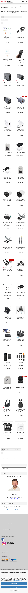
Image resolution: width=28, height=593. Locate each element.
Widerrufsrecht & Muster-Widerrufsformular (9, 525)
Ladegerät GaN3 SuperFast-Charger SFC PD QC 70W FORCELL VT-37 (7, 107)
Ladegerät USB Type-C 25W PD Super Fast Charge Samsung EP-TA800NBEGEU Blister (7, 154)
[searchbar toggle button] (19, 1)
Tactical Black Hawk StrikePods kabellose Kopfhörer (20, 410)
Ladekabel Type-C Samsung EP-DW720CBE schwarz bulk (20, 271)
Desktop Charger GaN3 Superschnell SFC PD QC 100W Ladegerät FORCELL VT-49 (20, 84)
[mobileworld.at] (6, 1)
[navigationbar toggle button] (26, 1)
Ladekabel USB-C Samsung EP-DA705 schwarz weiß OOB (7, 294)
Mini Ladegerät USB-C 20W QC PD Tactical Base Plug (7, 200)
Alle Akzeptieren (14, 583)
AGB (2, 527)
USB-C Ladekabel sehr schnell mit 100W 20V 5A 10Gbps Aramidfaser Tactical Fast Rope (7, 247)
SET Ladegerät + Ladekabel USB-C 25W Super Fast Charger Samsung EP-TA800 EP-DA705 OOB (7, 177)
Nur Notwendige (14, 587)
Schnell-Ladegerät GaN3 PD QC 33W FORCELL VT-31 (20, 107)
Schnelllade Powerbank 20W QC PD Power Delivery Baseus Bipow (7, 364)
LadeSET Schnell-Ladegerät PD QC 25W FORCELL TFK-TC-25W (20, 131)
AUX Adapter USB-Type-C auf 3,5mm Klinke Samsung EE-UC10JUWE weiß (20, 434)
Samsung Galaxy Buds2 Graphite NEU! (20, 386)
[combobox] (10, 17)
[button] (2, 17)
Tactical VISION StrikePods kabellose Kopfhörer (7, 434)
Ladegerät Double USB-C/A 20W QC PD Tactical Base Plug (20, 200)
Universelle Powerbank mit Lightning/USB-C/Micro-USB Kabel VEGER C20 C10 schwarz (20, 317)
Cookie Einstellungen (5, 531)
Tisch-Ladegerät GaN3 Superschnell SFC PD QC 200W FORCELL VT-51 (7, 84)
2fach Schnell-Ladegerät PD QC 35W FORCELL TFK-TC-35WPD (7, 131)
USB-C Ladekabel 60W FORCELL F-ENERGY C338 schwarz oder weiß (7, 271)
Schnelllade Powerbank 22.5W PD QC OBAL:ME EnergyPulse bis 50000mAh (20, 364)
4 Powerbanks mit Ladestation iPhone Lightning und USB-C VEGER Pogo (20, 341)
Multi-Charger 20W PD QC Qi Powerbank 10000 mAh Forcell (7, 317)
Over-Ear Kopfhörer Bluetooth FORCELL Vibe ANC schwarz (7, 410)
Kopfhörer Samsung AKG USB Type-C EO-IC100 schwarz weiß (7, 387)
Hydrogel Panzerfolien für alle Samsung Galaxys (7, 61)
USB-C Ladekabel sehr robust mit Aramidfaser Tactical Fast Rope (20, 224)
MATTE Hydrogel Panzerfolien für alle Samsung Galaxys (20, 61)
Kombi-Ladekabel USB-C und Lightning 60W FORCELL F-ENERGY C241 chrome (20, 247)
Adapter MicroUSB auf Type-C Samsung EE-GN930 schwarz (20, 294)
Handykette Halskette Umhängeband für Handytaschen (7, 37)
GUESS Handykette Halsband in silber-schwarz (20, 37)
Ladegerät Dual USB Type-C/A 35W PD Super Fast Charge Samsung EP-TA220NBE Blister (20, 177)
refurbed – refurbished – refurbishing (14, 509)
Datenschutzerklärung (18, 580)
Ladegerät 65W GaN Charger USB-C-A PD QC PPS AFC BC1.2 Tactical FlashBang (7, 224)
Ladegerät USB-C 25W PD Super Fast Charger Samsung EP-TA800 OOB (20, 154)
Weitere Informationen (14, 590)
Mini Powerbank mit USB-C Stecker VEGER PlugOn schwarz (7, 340)
